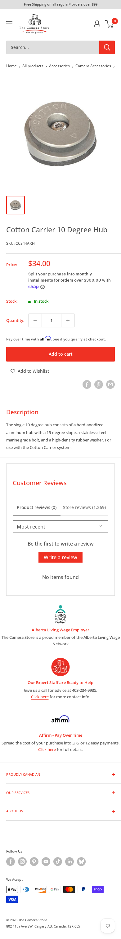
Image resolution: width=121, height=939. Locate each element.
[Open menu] (9, 23)
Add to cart (61, 354)
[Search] (107, 47)
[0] (110, 24)
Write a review (60, 557)
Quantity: (15, 320)
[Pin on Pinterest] (98, 384)
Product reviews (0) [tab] (36, 507)
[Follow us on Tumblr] (81, 861)
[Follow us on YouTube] (46, 861)
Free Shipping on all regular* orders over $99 (60, 4)
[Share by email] (110, 384)
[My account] (97, 23)
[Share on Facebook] (87, 384)
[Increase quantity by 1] (67, 320)
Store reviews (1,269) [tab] (84, 507)
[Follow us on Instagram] (22, 861)
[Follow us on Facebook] (10, 861)
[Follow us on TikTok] (57, 861)
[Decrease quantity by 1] (35, 320)
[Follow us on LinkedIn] (69, 861)
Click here (40, 697)
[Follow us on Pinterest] (34, 861)
